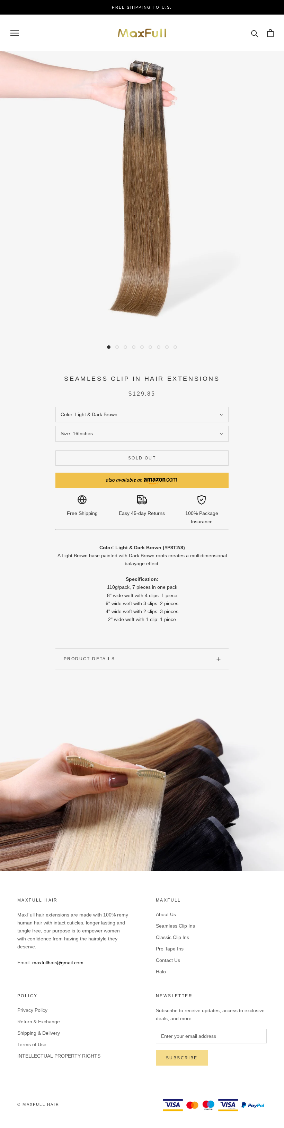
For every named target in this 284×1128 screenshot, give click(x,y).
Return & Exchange (38, 1021)
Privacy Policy (32, 1010)
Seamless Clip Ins (175, 926)
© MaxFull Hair (38, 1104)
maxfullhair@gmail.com (57, 962)
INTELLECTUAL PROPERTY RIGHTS (58, 1056)
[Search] (254, 33)
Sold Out (142, 458)
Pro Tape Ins (170, 949)
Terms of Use (31, 1044)
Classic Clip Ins (172, 937)
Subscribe (182, 1058)
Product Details (89, 658)
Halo (161, 971)
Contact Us (168, 960)
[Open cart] (270, 33)
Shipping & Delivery (38, 1033)
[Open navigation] (14, 33)
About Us (166, 914)
